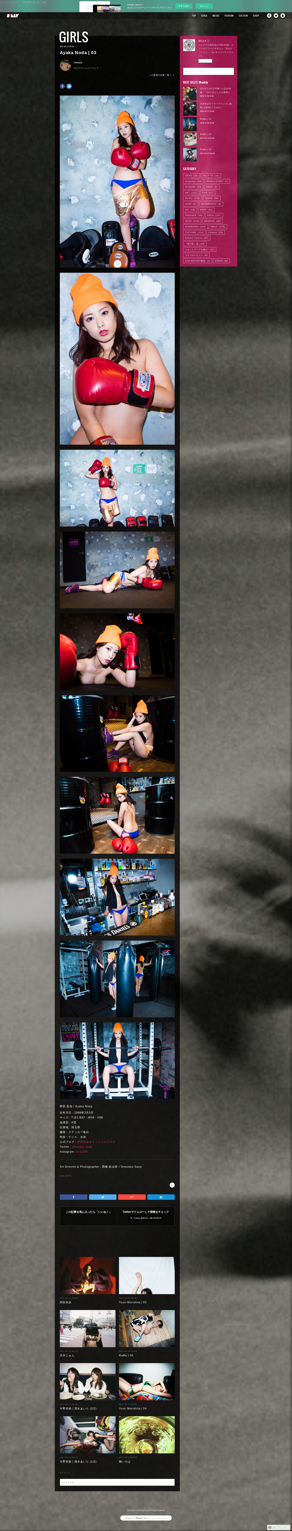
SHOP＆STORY (217, 181)
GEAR (192, 221)
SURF (190, 204)
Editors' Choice (197, 238)
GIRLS (204, 15)
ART (191, 193)
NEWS (191, 175)
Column (215, 232)
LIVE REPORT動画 (197, 261)
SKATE (212, 198)
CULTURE (243, 15)
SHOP (256, 15)
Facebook (269, 15)
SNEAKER (193, 215)
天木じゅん (67, 1355)
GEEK (214, 215)
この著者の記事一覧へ (160, 75)
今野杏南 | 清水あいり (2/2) (78, 1408)
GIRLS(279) (65, 1176)
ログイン (204, 6)
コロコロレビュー (196, 255)
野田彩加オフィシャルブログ (96, 1141)
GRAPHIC (212, 221)
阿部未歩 (66, 1302)
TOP (194, 15)
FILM (207, 193)
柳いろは (125, 1461)
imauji (78, 62)
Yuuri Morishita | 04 (133, 1408)
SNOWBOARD (211, 204)
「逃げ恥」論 (195, 244)
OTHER (221, 261)
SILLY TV (211, 175)
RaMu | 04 (126, 1355)
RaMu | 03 (206, 149)
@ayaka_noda (82, 1146)
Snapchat (282, 15)
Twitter (275, 15)
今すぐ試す (183, 5)
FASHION (229, 15)
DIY (190, 210)
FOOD (211, 187)
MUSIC (216, 15)
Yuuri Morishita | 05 (133, 1302)
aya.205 (82, 1151)
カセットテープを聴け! (199, 249)
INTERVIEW (195, 227)
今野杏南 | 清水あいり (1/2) (78, 1461)
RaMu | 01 (206, 119)
